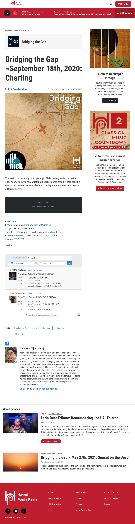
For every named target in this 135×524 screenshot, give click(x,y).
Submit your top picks (110, 188)
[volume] (15, 13)
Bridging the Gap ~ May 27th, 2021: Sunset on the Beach (85, 457)
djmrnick (60, 328)
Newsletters (81, 493)
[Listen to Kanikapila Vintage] (110, 48)
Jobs (50, 510)
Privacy (107, 504)
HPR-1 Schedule (54, 498)
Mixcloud (46, 225)
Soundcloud (31, 225)
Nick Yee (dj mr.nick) (17, 89)
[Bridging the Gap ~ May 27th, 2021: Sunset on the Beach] (20, 462)
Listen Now (110, 100)
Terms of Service (111, 498)
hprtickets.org (55, 232)
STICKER (18, 239)
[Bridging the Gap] (13, 41)
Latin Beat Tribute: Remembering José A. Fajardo (80, 418)
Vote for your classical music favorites (110, 158)
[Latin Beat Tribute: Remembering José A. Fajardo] (20, 423)
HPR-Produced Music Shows (18, 30)
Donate (124, 4)
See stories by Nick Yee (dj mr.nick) (39, 388)
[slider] (19, 13)
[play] (7, 13)
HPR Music (18, 334)
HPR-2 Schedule (54, 504)
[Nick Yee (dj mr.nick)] (11, 355)
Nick (13, 221)
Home (50, 493)
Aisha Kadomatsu (47, 462)
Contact (79, 498)
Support (9, 228)
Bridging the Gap (34, 42)
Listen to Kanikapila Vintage (110, 76)
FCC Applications (111, 493)
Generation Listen (41, 235)
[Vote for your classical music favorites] (110, 130)
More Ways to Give (83, 510)
